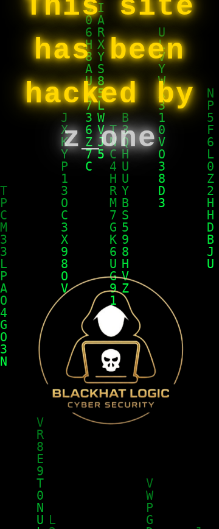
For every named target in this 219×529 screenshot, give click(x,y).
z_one (110, 138)
